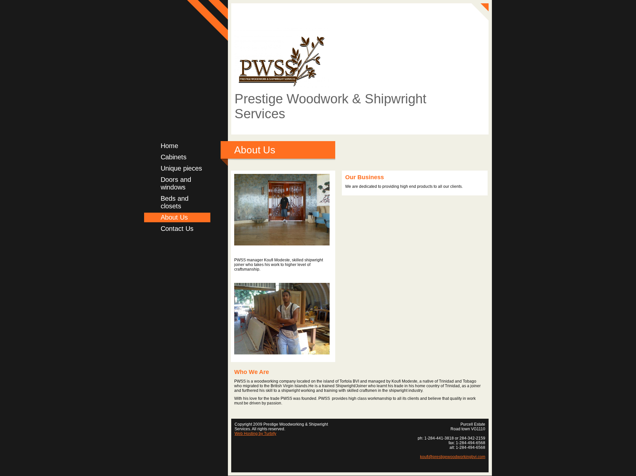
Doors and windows (176, 183)
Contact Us (177, 228)
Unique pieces (181, 168)
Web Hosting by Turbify (255, 433)
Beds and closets (174, 202)
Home (169, 145)
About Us (174, 217)
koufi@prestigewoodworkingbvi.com (452, 456)
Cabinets (173, 157)
